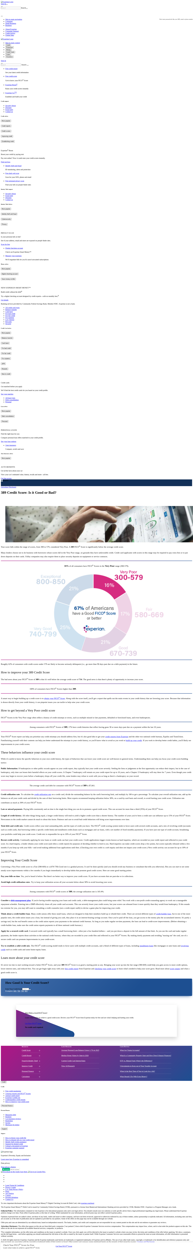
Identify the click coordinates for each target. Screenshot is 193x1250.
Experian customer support (14, 1148)
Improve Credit (27, 1066)
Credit (4, 1082)
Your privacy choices (8, 1167)
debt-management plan (21, 900)
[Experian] (7, 2)
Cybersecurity (6, 219)
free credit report (71, 969)
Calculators (26, 1076)
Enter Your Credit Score (13, 989)
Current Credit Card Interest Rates (73, 1061)
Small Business (10, 23)
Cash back (9, 312)
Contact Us (9, 1199)
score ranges (175, 969)
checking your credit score (105, 969)
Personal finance (7, 1106)
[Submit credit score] (30, 989)
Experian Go (11, 93)
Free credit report (11, 69)
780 (22, 991)
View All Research (68, 1066)
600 (15, 991)
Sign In (3, 61)
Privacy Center (10, 1187)
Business (8, 25)
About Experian (11, 29)
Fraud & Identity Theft (30, 1061)
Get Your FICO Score (33, 1023)
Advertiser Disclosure (8, 487)
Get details (4, 300)
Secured (8, 324)
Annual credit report (12, 1096)
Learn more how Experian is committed (15, 1159)
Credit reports (6, 126)
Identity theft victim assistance (15, 1142)
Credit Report (26, 1055)
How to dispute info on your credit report (19, 1140)
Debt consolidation (12, 400)
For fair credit (10, 316)
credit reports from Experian (116, 736)
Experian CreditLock (12, 1098)
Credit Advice (10, 33)
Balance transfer (11, 310)
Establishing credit (8, 141)
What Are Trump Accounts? (130, 1050)
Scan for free (5, 244)
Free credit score (11, 76)
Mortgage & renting (12, 1125)
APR (3, 364)
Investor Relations (11, 1197)
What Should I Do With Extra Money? (133, 1076)
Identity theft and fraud (13, 166)
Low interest (9, 320)
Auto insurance (10, 445)
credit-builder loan (163, 914)
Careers (8, 1195)
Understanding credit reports (15, 1100)
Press (7, 1191)
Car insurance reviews (13, 1119)
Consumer (9, 21)
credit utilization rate (42, 794)
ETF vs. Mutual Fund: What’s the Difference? (136, 1061)
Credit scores (6, 131)
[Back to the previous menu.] (2, 16)
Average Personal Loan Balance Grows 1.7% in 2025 (80, 1050)
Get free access (6, 478)
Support (4, 1129)
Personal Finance (28, 1071)
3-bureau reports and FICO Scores (18, 1094)
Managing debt (10, 1115)
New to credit (6, 374)
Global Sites (9, 35)
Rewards (8, 322)
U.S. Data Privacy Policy (14, 1189)
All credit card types (12, 308)
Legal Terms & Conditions (14, 1185)
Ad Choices (9, 1193)
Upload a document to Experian (16, 1146)
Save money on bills (8, 279)
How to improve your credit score (17, 1102)
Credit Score (26, 1050)
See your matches (7, 394)
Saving (7, 1123)
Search (23, 8)
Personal (8, 402)
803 (26, 991)
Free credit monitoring (13, 1091)
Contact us (9, 112)
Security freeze (10, 106)
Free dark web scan (12, 173)
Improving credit (7, 136)
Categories (5, 480)
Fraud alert (9, 110)
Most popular (6, 121)
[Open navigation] (7, 4)
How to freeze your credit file (15, 1138)
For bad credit (10, 314)
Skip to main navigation (13, 19)
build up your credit (134, 740)
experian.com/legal (87, 1203)
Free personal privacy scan (14, 181)
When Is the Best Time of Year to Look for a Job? (137, 1071)
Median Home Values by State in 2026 (75, 1055)
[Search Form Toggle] (2, 63)
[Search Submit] (27, 8)
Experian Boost (11, 85)
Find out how (5, 162)
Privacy (4, 224)
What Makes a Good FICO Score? (36, 1013)
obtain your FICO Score (54, 698)
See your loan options (8, 441)
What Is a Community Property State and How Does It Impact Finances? (145, 1055)
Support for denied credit (14, 1144)
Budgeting (9, 1121)
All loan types (10, 398)
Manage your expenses (13, 256)
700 (18, 991)
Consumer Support (12, 31)
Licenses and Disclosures (146, 1242)
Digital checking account (14, 248)
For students (9, 318)
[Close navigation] (2, 6)
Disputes (8, 108)
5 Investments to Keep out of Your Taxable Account (138, 1066)
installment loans (146, 946)
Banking (8, 1117)
